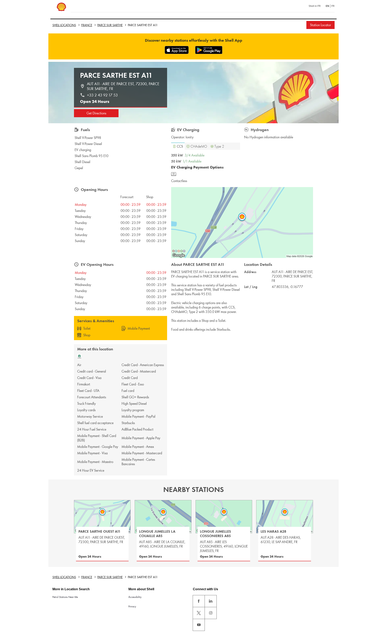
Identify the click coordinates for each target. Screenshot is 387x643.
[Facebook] (199, 601)
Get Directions (96, 113)
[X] (199, 613)
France (86, 25)
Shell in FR (315, 6)
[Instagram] (211, 613)
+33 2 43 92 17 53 (102, 95)
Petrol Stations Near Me (65, 597)
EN (327, 6)
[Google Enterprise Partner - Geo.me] (179, 251)
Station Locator (320, 25)
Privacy (132, 606)
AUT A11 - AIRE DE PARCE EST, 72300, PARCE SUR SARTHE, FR (123, 86)
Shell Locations (64, 25)
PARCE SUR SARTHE (110, 25)
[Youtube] (199, 625)
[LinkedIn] (211, 601)
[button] (178, 146)
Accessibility (134, 597)
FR (333, 6)
